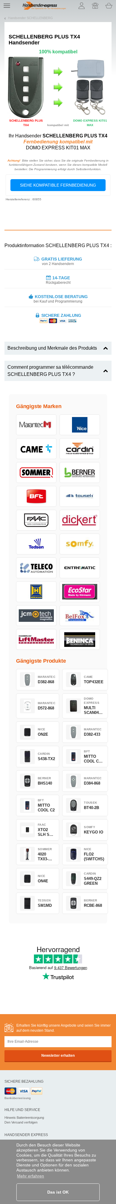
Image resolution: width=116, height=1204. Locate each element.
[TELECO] (36, 567)
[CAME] (36, 448)
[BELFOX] (79, 615)
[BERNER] (79, 472)
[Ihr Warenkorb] (109, 5)
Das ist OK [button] (58, 1192)
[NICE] (79, 424)
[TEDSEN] (36, 544)
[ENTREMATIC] (79, 567)
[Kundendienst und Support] (95, 5)
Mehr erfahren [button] (30, 1176)
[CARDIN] (79, 448)
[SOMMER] (36, 472)
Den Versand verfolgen (20, 1122)
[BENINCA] (79, 639)
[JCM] (36, 615)
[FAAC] (36, 520)
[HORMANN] (36, 591)
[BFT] (36, 496)
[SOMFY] (79, 544)
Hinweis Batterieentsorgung (24, 1117)
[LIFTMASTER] (36, 639)
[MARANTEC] (36, 424)
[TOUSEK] (79, 496)
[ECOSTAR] (79, 591)
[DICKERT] (79, 520)
